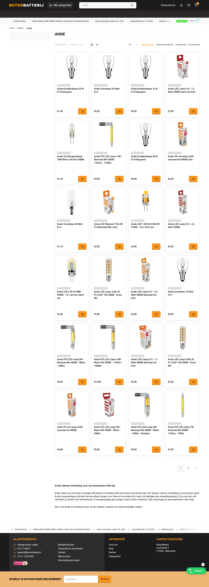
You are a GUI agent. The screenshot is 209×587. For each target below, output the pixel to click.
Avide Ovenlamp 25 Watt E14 (107, 90)
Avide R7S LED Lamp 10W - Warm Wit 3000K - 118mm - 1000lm (108, 363)
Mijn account (64, 556)
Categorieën (115, 556)
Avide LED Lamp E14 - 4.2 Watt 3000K (181, 226)
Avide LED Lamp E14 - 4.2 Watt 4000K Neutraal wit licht (144, 295)
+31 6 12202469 (25, 556)
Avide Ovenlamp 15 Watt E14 (181, 293)
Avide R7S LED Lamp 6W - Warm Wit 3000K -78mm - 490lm (107, 430)
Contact (62, 552)
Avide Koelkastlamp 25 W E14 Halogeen (70, 90)
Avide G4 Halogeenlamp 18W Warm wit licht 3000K (70, 158)
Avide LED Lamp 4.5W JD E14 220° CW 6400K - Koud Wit (182, 363)
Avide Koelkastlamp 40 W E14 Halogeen (144, 158)
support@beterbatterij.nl (29, 552)
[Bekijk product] (82, 111)
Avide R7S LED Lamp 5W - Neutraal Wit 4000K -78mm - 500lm (71, 363)
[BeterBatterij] (26, 5)
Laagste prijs (180, 44)
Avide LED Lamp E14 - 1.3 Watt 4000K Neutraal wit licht (144, 363)
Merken (20, 28)
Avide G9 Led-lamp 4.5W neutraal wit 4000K (69, 429)
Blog (111, 548)
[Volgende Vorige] (196, 467)
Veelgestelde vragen (27, 544)
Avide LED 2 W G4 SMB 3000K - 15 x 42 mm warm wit (70, 295)
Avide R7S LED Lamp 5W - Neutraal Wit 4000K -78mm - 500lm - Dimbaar (145, 430)
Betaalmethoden (66, 544)
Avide (29, 28)
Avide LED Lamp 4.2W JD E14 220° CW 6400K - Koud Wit (108, 295)
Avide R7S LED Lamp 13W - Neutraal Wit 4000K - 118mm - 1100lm (108, 160)
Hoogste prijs (194, 44)
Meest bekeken (147, 44)
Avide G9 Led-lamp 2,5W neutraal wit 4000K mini (180, 158)
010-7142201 (24, 548)
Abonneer (105, 579)
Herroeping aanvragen (69, 560)
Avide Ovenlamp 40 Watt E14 (70, 226)
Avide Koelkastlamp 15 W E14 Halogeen (144, 90)
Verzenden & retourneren (70, 548)
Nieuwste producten (164, 44)
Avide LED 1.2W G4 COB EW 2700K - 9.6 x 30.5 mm (145, 226)
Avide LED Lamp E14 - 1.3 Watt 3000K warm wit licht (181, 90)
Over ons (113, 544)
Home (11, 28)
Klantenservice (168, 5)
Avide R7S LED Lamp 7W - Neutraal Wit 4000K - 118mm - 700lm (181, 430)
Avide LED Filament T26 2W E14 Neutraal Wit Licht (108, 226)
